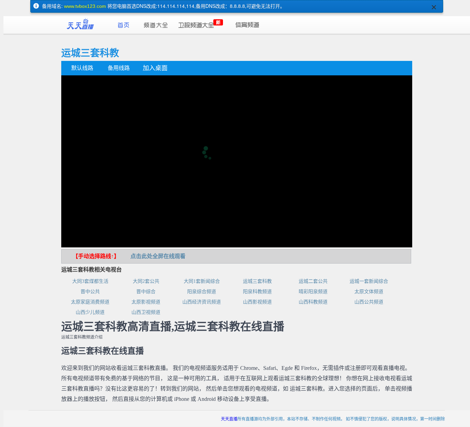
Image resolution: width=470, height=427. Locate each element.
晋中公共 (90, 291)
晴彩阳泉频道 (313, 291)
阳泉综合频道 (201, 291)
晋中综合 (146, 291)
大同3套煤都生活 (90, 281)
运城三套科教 (257, 281)
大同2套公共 (146, 281)
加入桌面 (155, 68)
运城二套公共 (313, 281)
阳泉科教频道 (257, 291)
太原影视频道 (145, 302)
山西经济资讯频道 (201, 302)
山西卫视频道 (145, 312)
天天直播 (229, 418)
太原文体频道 (368, 291)
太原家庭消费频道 (90, 302)
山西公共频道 (368, 302)
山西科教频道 (313, 302)
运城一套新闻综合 (369, 281)
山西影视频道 (257, 302)
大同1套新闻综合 (202, 281)
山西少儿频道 (90, 312)
